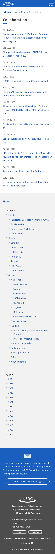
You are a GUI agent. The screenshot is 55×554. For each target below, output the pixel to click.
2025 (10, 383)
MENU (51, 5)
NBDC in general (19, 361)
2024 (10, 388)
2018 (10, 415)
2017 (10, 420)
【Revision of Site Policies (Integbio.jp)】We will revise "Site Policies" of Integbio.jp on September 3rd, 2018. (27, 157)
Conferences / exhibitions (23, 228)
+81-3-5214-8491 (23, 526)
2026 (10, 378)
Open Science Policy (38, 538)
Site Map (8, 538)
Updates (12, 238)
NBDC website (20, 284)
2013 (10, 434)
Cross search (17, 247)
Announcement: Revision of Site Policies (23, 171)
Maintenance (17, 279)
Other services (18, 270)
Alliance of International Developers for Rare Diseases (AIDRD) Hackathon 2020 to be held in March (26, 110)
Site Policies (20, 538)
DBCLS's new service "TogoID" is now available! (26, 81)
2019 (10, 411)
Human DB (16, 256)
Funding (15, 325)
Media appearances (20, 352)
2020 (10, 406)
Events (11, 215)
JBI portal (25, 543)
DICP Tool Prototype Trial (26, 338)
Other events (17, 233)
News (16, 12)
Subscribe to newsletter (26, 481)
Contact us (35, 532)
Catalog (15, 242)
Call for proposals (22, 343)
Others (23, 12)
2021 (10, 401)
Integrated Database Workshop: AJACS (30, 219)
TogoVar (15, 261)
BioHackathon (18, 224)
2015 (10, 429)
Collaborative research (24, 316)
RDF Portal (16, 265)
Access (19, 532)
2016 (10, 424)
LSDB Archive (17, 251)
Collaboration (18, 347)
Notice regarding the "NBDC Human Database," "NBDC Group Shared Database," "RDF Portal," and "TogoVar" (26, 38)
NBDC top (7, 12)
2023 (10, 392)
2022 (10, 397)
